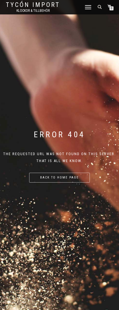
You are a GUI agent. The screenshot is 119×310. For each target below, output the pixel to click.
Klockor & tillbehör (33, 11)
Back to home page (59, 177)
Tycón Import (33, 4)
